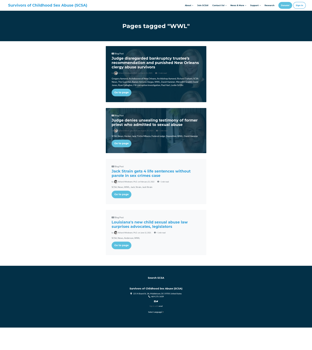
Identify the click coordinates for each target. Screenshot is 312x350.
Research (269, 5)
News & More (237, 5)
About (188, 5)
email (161, 306)
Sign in (299, 5)
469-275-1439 (157, 296)
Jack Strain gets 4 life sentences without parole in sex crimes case (151, 173)
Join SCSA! (202, 5)
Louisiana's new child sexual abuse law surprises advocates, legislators (150, 224)
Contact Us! (218, 5)
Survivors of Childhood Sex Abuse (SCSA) (47, 5)
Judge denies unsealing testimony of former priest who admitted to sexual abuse (155, 122)
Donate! (285, 5)
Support (254, 5)
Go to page (121, 92)
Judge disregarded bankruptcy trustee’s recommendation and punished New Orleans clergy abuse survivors (155, 62)
